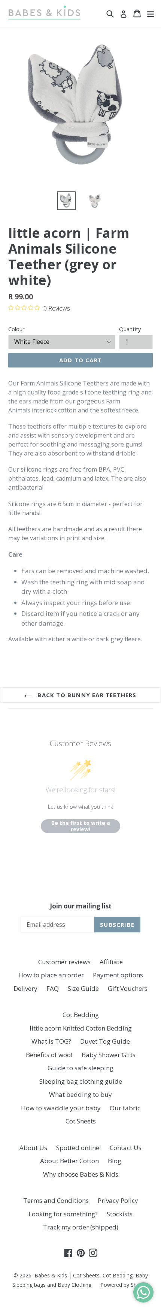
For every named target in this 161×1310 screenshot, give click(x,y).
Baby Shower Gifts (109, 1054)
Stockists (120, 1214)
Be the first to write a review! (80, 826)
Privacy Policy (118, 1200)
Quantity (130, 329)
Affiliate (111, 961)
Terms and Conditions (56, 1200)
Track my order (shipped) (80, 1227)
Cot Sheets (81, 1121)
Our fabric (125, 1108)
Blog (114, 1160)
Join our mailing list (81, 906)
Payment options (118, 975)
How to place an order (51, 975)
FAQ (52, 988)
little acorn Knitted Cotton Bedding (81, 1028)
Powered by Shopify (124, 1284)
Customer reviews (64, 961)
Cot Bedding (81, 1014)
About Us (33, 1147)
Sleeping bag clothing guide (80, 1081)
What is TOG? (51, 1041)
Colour (16, 329)
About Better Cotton (69, 1160)
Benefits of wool (49, 1054)
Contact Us (126, 1147)
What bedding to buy (80, 1094)
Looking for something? (63, 1214)
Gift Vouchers (128, 988)
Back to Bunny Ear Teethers (86, 695)
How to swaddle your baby (61, 1108)
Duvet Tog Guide (105, 1041)
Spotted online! (78, 1147)
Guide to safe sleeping (80, 1068)
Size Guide (83, 988)
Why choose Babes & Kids (80, 1174)
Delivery (25, 988)
